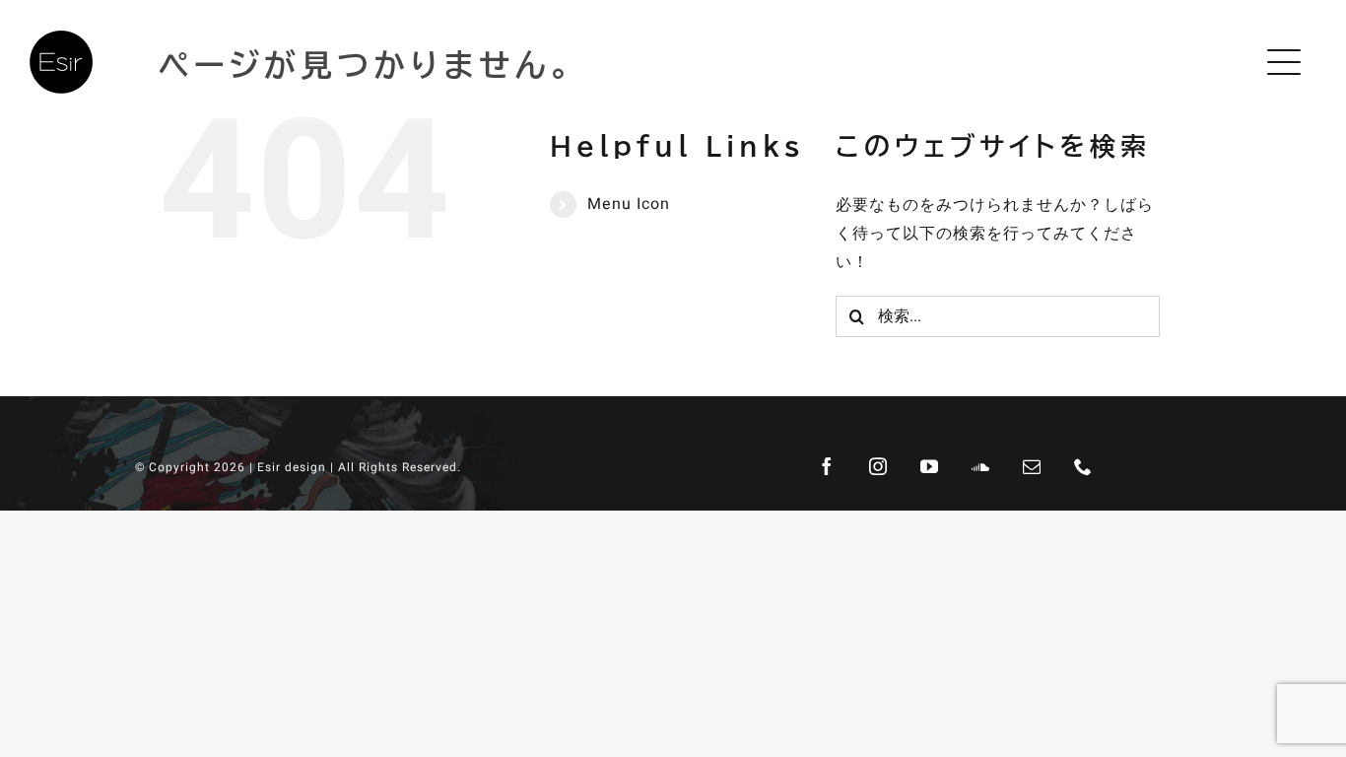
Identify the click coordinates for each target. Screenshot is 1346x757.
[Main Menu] (1288, 62)
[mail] (1031, 466)
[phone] (1083, 466)
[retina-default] (61, 38)
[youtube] (929, 466)
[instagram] (878, 466)
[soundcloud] (980, 466)
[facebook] (826, 466)
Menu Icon (628, 204)
